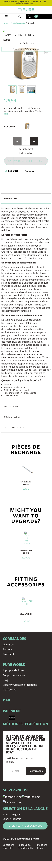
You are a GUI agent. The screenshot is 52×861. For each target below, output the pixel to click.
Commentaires (12, 417)
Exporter (13, 170)
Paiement (8, 654)
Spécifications (12, 406)
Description (10, 198)
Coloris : (9, 126)
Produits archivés (18, 23)
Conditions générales (8, 846)
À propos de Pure (13, 670)
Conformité (10, 689)
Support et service (14, 675)
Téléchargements (14, 427)
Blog (5, 680)
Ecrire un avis (30, 43)
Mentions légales (42, 846)
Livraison (8, 644)
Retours (7, 649)
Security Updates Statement (20, 684)
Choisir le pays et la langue (25, 825)
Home (5, 23)
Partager (29, 171)
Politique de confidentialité (25, 846)
